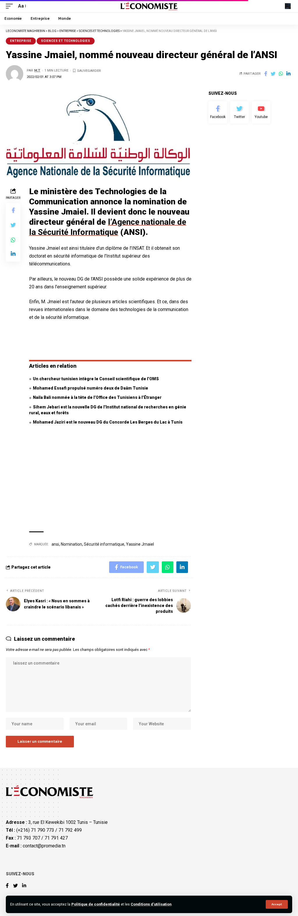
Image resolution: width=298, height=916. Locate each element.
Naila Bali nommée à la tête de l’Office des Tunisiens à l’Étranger (97, 397)
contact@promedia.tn (44, 846)
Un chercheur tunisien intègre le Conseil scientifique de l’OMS (96, 378)
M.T (37, 70)
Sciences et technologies (65, 40)
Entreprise (20, 40)
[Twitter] (239, 112)
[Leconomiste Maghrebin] (149, 6)
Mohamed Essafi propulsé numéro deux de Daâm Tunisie (90, 388)
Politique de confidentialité (95, 904)
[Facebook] (217, 112)
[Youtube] (261, 112)
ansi (55, 544)
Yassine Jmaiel (140, 544)
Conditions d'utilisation (151, 904)
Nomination (71, 544)
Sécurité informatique (104, 544)
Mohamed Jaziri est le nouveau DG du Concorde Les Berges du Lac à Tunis (107, 422)
